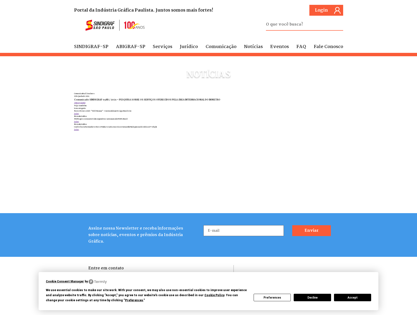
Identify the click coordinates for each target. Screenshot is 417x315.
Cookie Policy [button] (214, 295)
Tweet (77, 103)
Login (321, 10)
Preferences (272, 297)
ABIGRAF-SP (130, 46)
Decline (312, 297)
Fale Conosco (328, 46)
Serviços (162, 46)
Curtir (82, 103)
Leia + (76, 113)
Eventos (279, 46)
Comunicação (221, 46)
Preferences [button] (134, 300)
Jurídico (189, 46)
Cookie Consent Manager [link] (65, 281)
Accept (353, 297)
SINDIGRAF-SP (91, 46)
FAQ (301, 46)
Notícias (253, 46)
